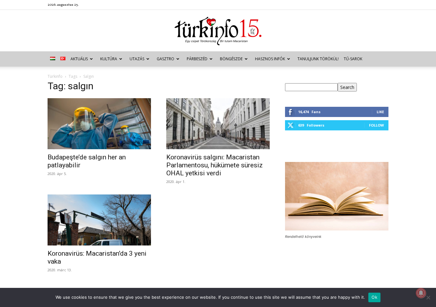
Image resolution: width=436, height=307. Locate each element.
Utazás (137, 59)
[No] (428, 297)
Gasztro (165, 59)
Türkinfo (55, 76)
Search (347, 87)
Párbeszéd (197, 59)
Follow (376, 125)
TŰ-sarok (353, 59)
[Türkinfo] (218, 31)
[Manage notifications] (421, 293)
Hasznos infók (270, 59)
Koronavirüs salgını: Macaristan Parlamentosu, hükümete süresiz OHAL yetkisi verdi (214, 165)
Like (380, 111)
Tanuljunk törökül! (318, 59)
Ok (374, 297)
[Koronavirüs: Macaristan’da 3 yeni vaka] (99, 219)
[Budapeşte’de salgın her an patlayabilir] (99, 123)
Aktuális (79, 59)
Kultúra (108, 59)
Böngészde (231, 59)
